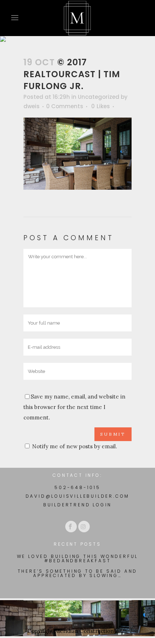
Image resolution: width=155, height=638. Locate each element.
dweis (31, 106)
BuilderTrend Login (77, 505)
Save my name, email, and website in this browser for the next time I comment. (74, 407)
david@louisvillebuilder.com (78, 496)
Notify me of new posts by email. (74, 446)
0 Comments (64, 106)
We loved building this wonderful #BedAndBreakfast (77, 558)
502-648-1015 (77, 487)
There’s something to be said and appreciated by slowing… (78, 573)
